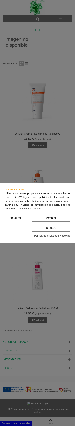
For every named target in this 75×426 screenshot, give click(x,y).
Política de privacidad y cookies (52, 235)
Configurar (14, 217)
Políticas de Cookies (29, 208)
